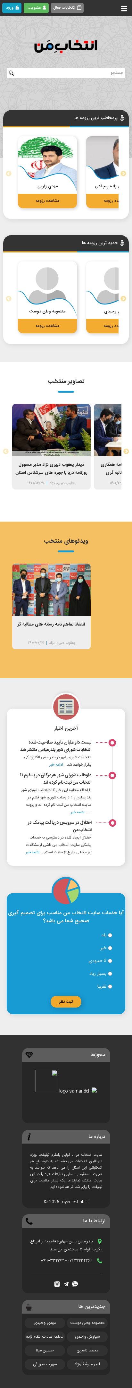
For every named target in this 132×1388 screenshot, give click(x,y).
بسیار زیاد (98, 974)
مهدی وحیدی (45, 1322)
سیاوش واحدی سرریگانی (87, 1337)
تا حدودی (98, 961)
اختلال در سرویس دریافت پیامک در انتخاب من (60, 826)
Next (123, 174)
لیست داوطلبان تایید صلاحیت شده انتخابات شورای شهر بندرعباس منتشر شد (55, 746)
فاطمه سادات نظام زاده (44, 1336)
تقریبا (102, 987)
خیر (104, 948)
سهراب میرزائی (45, 1364)
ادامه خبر (56, 765)
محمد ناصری (87, 1350)
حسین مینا (45, 1350)
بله (105, 935)
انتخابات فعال (64, 7)
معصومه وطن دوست (87, 1322)
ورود (9, 7)
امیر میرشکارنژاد (87, 1364)
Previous (8, 174)
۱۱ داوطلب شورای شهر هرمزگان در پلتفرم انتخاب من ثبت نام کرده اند (55, 779)
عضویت (34, 7)
